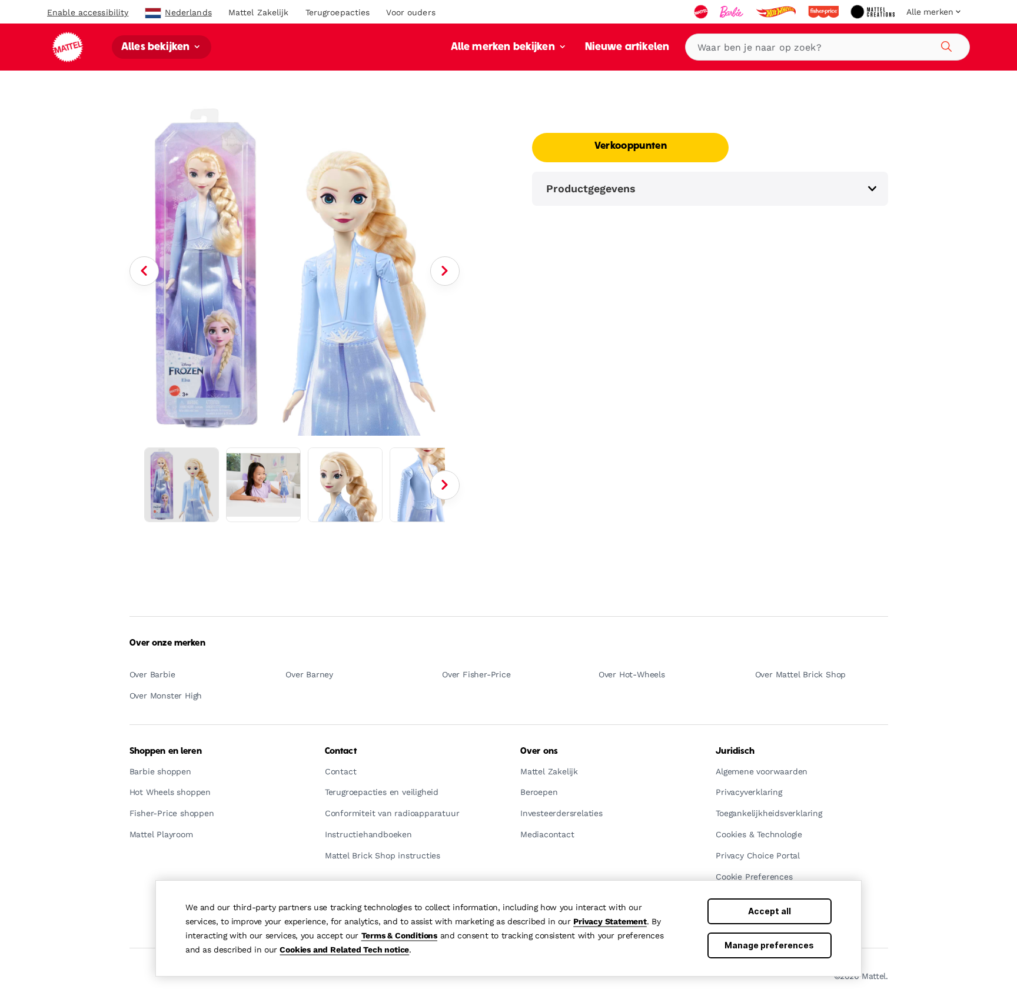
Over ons (539, 751)
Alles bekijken (156, 47)
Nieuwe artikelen (627, 47)
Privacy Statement (610, 921)
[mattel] (702, 12)
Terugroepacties (337, 12)
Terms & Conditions (399, 935)
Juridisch (735, 751)
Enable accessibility (87, 12)
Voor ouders (410, 12)
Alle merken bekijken (504, 47)
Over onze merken (167, 643)
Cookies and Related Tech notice (344, 949)
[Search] (944, 44)
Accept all (769, 911)
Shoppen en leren (165, 751)
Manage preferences (769, 945)
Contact (341, 751)
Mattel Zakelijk (258, 12)
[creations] (874, 12)
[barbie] (732, 12)
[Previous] (144, 271)
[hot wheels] (776, 12)
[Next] (445, 271)
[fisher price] (824, 12)
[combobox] (827, 47)
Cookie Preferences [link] (754, 877)
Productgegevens (591, 188)
